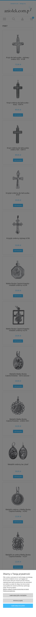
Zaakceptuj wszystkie (18, 605)
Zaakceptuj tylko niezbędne (18, 595)
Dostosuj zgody (18, 600)
